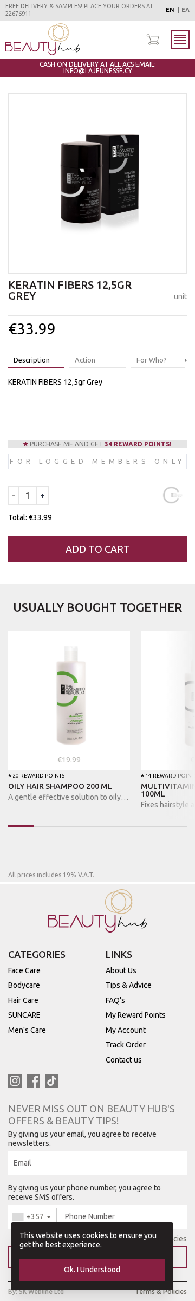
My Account (126, 1030)
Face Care (24, 970)
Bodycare (24, 985)
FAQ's (115, 1000)
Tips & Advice (129, 985)
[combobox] (32, 1217)
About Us (121, 970)
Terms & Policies (161, 1291)
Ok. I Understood (92, 1269)
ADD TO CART (98, 548)
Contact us (124, 1060)
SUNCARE (24, 1015)
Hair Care (23, 1000)
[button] (186, 360)
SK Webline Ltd (41, 1291)
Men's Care (27, 1030)
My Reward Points (136, 1015)
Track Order (126, 1044)
